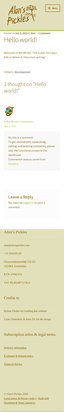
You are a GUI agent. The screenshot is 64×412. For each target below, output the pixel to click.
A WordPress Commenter (18, 121)
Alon (33, 33)
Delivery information (15, 347)
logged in (28, 202)
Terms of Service (13, 364)
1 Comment (44, 33)
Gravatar (13, 163)
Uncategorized (22, 71)
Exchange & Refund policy (18, 356)
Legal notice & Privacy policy (20, 398)
